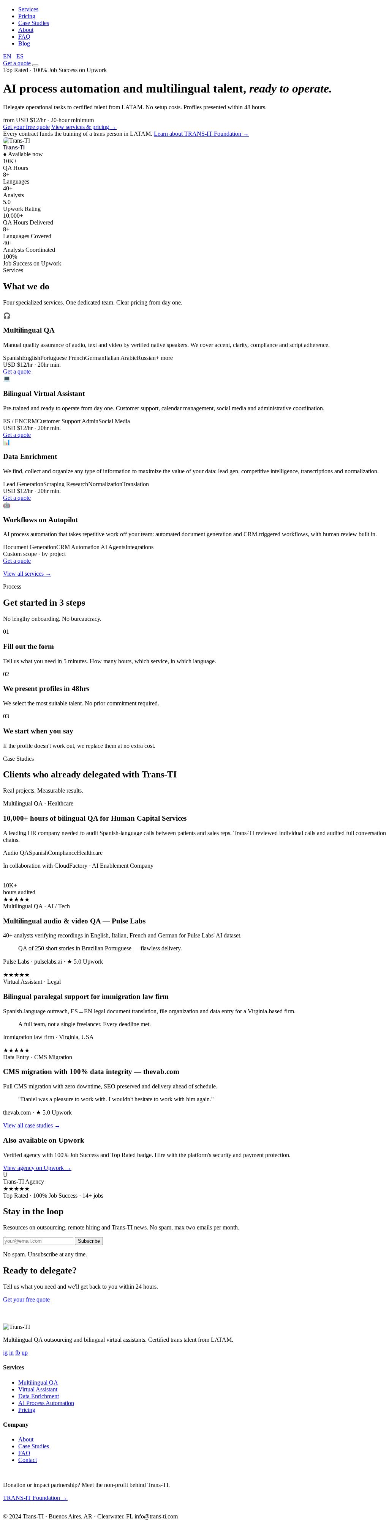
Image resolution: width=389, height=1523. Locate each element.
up (25, 1352)
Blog (24, 43)
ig (5, 1352)
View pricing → (70, 1299)
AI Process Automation (46, 1403)
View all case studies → (31, 1125)
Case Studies (33, 23)
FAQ (24, 36)
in (11, 1352)
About (25, 30)
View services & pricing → (84, 127)
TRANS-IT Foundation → (35, 1498)
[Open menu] (35, 65)
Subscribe (89, 1241)
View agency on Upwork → (37, 1168)
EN (7, 56)
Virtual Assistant (37, 1389)
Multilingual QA (38, 1382)
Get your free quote (26, 127)
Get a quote (17, 63)
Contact (27, 1460)
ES (20, 56)
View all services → (27, 573)
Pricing (26, 16)
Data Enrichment (38, 1396)
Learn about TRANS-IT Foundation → (201, 133)
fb (17, 1352)
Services (28, 9)
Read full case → (23, 878)
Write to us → (57, 1510)
